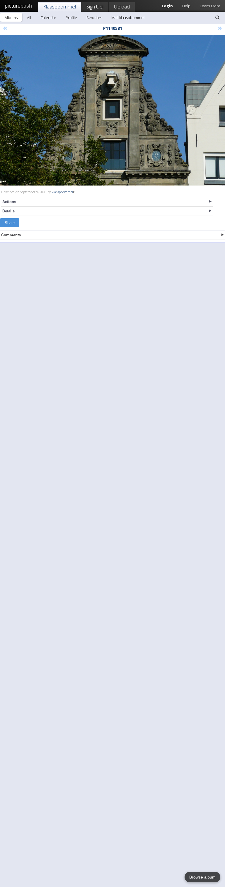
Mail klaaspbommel (127, 17)
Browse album (202, 877)
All (29, 17)
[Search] (217, 17)
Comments (11, 235)
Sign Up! (94, 6)
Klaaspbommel (59, 6)
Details (8, 211)
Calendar (48, 17)
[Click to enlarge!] (112, 110)
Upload (122, 6)
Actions (9, 202)
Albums (11, 17)
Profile (71, 17)
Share (10, 223)
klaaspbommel (62, 192)
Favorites (94, 17)
